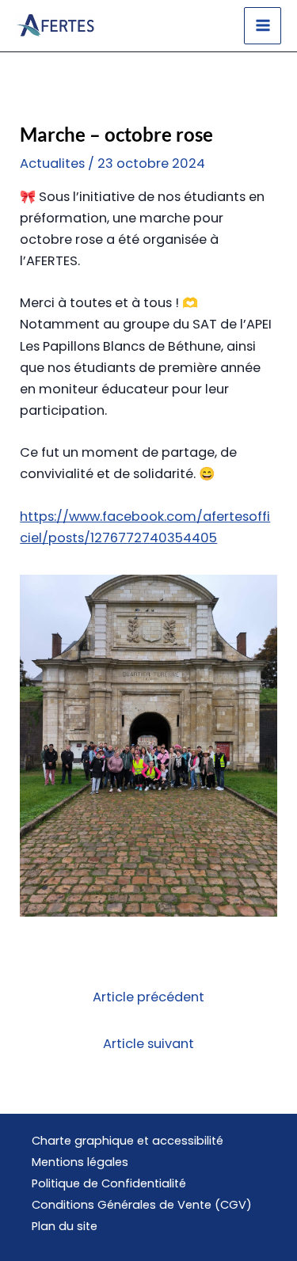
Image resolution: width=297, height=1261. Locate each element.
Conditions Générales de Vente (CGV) (142, 1205)
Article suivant (148, 1044)
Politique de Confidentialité (109, 1183)
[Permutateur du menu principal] (262, 25)
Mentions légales (80, 1162)
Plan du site (64, 1226)
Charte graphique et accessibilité (127, 1141)
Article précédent (148, 997)
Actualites (52, 163)
